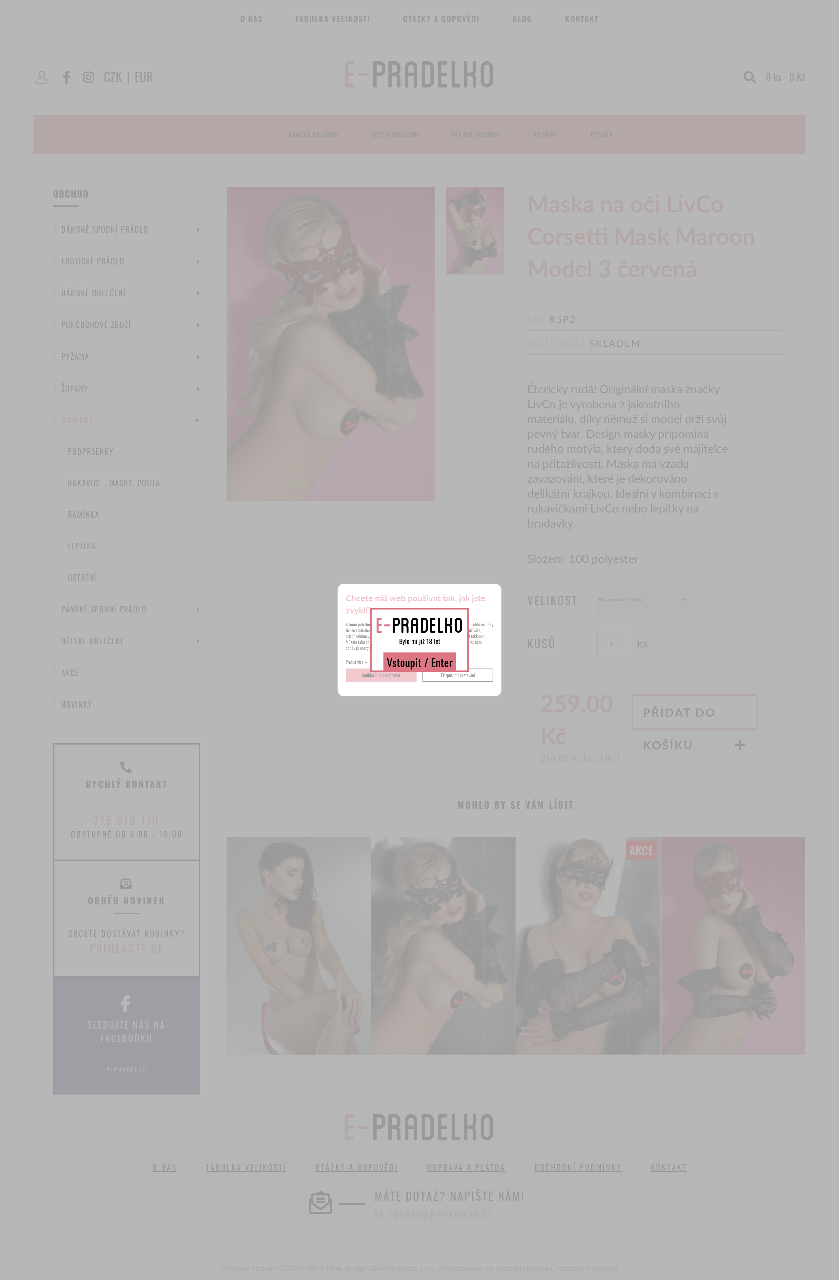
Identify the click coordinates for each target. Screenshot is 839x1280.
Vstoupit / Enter (420, 661)
